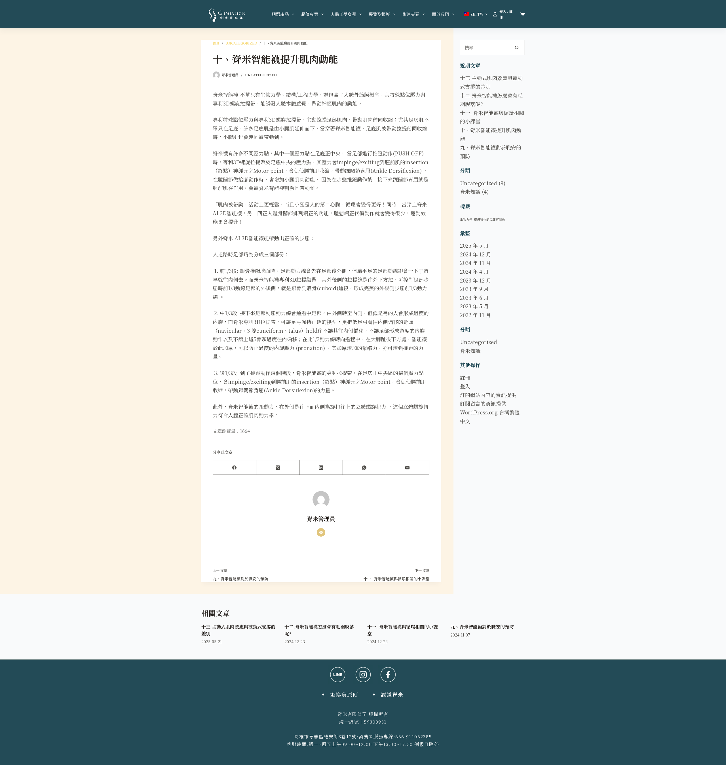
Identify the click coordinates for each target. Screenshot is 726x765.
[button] (475, 14)
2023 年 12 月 (475, 280)
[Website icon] (321, 532)
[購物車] (522, 14)
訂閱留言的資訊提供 (483, 403)
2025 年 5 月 (474, 245)
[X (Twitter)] (278, 467)
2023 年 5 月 (474, 306)
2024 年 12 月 (475, 254)
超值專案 (309, 14)
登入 (465, 386)
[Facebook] (234, 467)
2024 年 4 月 (474, 271)
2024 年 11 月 (475, 262)
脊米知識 (470, 191)
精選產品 (280, 14)
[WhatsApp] (364, 467)
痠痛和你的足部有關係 (489, 219)
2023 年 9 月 (474, 288)
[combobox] (484, 47)
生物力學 (466, 219)
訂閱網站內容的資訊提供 (488, 395)
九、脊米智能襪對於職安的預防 (482, 626)
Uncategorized (261, 74)
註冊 (465, 377)
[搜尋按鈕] (516, 47)
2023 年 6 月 (474, 297)
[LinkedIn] (321, 467)
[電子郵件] (407, 467)
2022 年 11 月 (475, 315)
